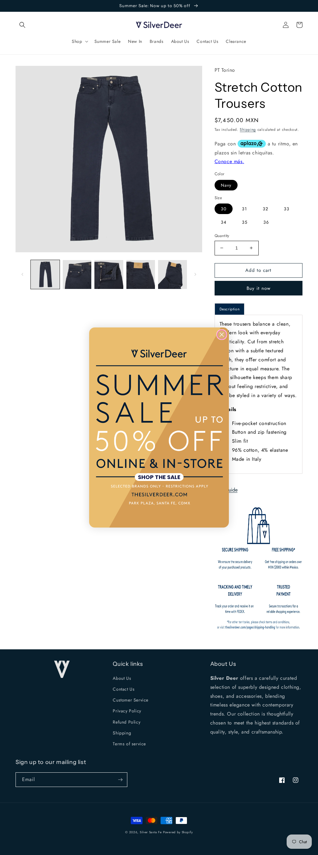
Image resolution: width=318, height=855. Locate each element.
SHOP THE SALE (159, 477)
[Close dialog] (221, 334)
